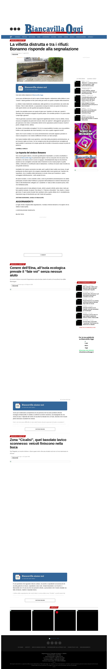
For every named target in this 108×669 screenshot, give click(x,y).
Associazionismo (81, 36)
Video (54, 40)
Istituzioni (32, 36)
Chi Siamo (20, 647)
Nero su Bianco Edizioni (39, 647)
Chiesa (66, 36)
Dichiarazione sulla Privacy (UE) (56, 647)
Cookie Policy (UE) (73, 647)
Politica (24, 36)
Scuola (72, 36)
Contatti (27, 647)
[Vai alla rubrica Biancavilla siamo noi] (20, 88)
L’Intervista (45, 36)
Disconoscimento (85, 647)
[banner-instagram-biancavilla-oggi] (86, 166)
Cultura (53, 36)
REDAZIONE (15, 54)
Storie (60, 36)
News (38, 36)
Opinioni (90, 36)
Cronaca (17, 36)
